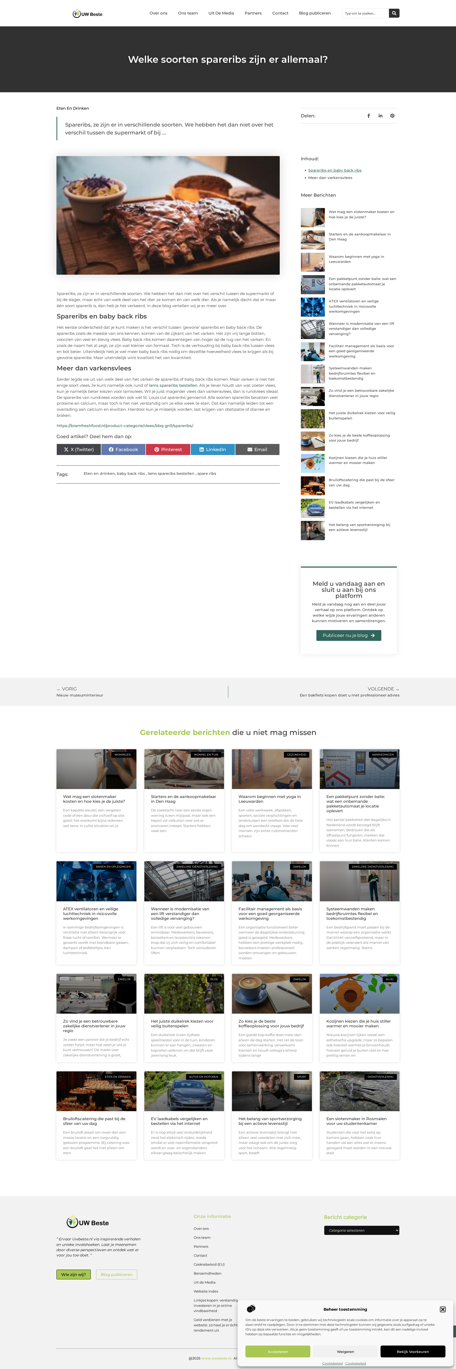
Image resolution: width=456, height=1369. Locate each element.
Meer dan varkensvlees (330, 177)
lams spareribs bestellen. (173, 385)
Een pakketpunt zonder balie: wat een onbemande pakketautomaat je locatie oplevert (362, 284)
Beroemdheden (207, 1273)
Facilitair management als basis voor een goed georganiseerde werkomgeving (361, 351)
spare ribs (206, 473)
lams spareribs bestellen (171, 473)
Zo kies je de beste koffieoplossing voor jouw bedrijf (271, 1023)
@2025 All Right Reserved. (228, 1358)
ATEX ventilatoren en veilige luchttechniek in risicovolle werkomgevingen (354, 306)
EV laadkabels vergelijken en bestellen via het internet (179, 1121)
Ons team (188, 13)
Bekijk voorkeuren (413, 1351)
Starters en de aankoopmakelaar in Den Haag (183, 799)
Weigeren (345, 1351)
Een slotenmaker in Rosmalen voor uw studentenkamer (356, 1121)
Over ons (159, 13)
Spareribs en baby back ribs (335, 170)
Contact (280, 13)
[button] (442, 1309)
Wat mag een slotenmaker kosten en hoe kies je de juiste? (94, 799)
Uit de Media (205, 1282)
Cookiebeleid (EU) (209, 1264)
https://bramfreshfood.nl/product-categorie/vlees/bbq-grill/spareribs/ (125, 425)
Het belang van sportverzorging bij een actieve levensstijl (270, 1121)
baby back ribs (131, 473)
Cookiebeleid (332, 1363)
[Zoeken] (394, 13)
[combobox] (366, 13)
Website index (206, 1291)
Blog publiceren (315, 13)
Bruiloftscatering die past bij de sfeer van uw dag (94, 1121)
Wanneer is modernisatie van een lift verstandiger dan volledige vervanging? (361, 328)
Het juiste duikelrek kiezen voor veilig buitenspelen (182, 1023)
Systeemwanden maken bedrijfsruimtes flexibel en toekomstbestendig (352, 373)
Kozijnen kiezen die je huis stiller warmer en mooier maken (358, 1023)
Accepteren (278, 1351)
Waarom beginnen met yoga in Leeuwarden (270, 799)
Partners (253, 13)
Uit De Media (221, 13)
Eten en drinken (72, 108)
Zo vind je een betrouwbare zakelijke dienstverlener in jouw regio (94, 1026)
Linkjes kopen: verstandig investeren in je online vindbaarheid (216, 1305)
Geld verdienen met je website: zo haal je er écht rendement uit (216, 1325)
